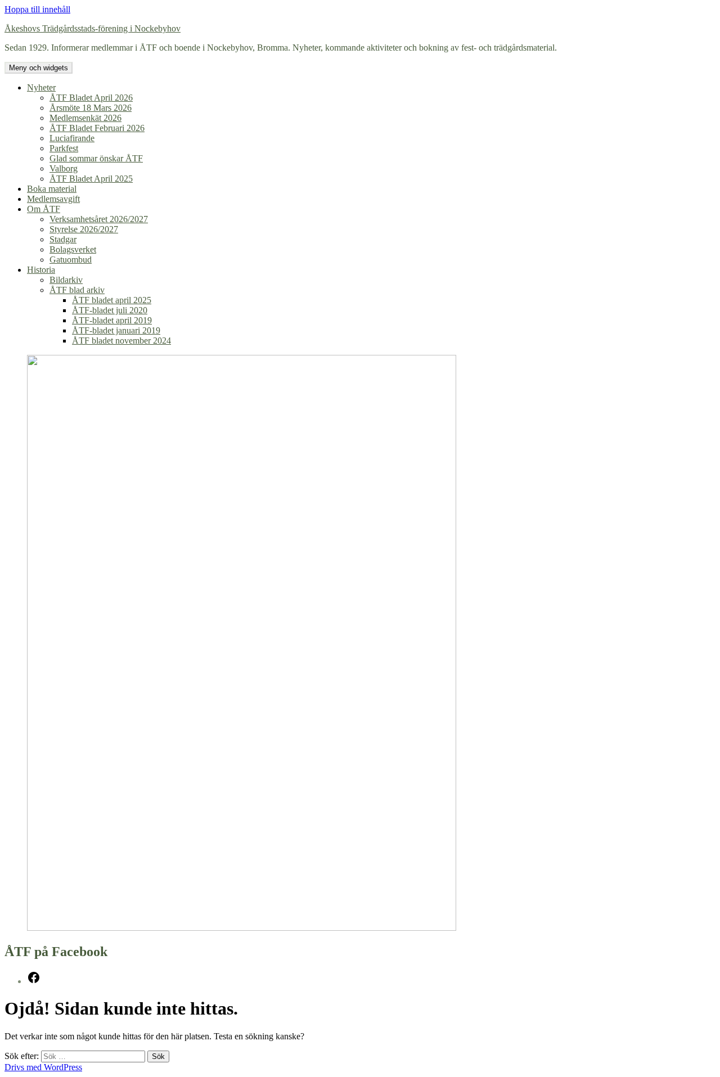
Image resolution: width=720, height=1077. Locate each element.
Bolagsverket (73, 249)
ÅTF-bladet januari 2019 (116, 330)
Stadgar (63, 239)
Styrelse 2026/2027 (84, 229)
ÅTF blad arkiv (77, 290)
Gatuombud (71, 259)
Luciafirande (72, 138)
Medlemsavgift (53, 199)
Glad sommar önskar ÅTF (96, 158)
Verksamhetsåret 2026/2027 (99, 219)
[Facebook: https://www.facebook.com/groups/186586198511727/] (33, 981)
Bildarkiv (66, 280)
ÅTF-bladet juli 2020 (109, 310)
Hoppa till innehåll (37, 9)
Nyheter (41, 87)
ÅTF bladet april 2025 (111, 300)
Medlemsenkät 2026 (86, 118)
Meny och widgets (38, 68)
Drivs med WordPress (43, 1067)
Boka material (51, 188)
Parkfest (64, 148)
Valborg (64, 168)
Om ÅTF (43, 209)
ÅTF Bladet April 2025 (91, 178)
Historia (41, 269)
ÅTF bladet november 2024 (121, 340)
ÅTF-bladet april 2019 (112, 320)
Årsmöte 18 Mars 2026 (91, 107)
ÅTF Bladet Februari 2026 (97, 128)
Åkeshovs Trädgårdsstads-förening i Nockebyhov (92, 28)
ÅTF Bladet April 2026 (91, 97)
